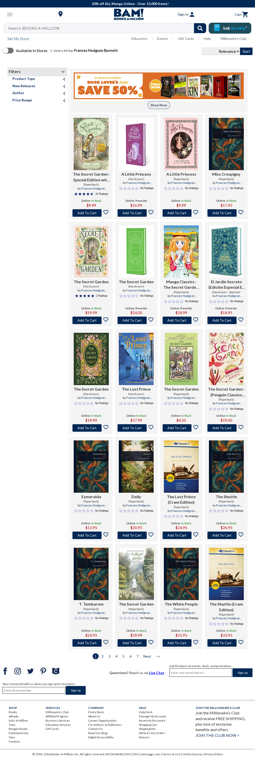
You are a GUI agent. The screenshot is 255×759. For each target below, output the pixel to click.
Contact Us (95, 729)
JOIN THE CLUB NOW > (217, 735)
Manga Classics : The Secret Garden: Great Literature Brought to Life (181, 284)
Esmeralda (91, 496)
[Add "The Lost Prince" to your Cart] (136, 428)
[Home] (127, 14)
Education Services (58, 725)
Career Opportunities (102, 720)
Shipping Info (147, 729)
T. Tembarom (91, 604)
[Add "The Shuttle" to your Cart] (226, 535)
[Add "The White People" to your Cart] (181, 643)
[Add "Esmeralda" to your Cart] (91, 535)
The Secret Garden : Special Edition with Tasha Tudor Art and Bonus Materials (91, 177)
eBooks (14, 716)
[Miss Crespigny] (226, 144)
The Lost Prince (136, 389)
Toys (12, 737)
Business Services (58, 720)
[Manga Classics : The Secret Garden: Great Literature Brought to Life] (181, 251)
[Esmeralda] (91, 466)
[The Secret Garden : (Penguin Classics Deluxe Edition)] (226, 359)
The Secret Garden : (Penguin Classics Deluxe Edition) (226, 392)
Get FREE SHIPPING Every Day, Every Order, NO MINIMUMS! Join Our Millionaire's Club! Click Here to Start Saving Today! (131, 3)
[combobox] (108, 28)
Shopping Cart (148, 725)
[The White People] (181, 574)
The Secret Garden (91, 281)
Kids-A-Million (18, 720)
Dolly (136, 496)
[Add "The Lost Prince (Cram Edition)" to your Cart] (181, 535)
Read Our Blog (97, 733)
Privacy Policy (214, 754)
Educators (139, 38)
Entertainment (18, 733)
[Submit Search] (200, 28)
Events (162, 38)
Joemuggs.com (150, 754)
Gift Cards (186, 38)
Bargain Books (18, 729)
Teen (12, 725)
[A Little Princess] (136, 144)
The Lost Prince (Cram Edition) (181, 499)
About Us (94, 716)
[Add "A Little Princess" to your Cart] (136, 213)
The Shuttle (226, 496)
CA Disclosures (192, 754)
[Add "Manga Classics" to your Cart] (181, 320)
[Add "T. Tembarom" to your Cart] (91, 643)
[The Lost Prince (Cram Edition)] (181, 466)
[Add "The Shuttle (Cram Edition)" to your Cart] (226, 643)
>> (158, 656)
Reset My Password (152, 720)
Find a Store (96, 712)
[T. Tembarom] (91, 574)
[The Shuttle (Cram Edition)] (226, 574)
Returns (144, 737)
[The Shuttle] (226, 466)
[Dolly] (136, 466)
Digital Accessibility (101, 737)
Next (147, 656)
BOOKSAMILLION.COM (122, 754)
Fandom (14, 741)
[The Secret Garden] (91, 251)
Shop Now (158, 105)
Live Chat (156, 673)
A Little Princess (136, 174)
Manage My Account (152, 716)
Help (207, 38)
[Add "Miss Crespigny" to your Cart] (226, 213)
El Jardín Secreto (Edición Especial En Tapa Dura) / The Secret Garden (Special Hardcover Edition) (226, 284)
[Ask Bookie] (230, 28)
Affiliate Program (57, 716)
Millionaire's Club (234, 38)
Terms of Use (171, 754)
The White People (181, 604)
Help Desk (145, 712)
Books (13, 712)
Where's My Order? (152, 733)
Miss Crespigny (226, 174)
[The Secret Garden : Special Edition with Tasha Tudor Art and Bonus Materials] (91, 144)
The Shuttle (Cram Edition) (226, 607)
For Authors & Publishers (105, 725)
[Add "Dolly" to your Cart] (136, 535)
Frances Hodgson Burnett (138, 185)
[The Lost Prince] (136, 359)
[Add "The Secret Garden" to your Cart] (91, 213)
